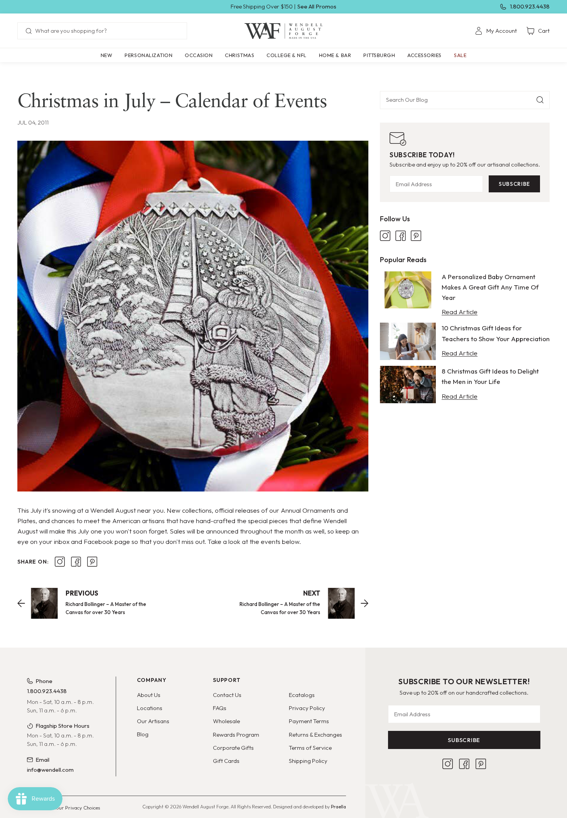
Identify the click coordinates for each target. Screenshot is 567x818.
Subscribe (514, 183)
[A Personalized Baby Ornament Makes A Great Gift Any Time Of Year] (408, 290)
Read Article (460, 312)
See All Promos (316, 6)
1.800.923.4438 (530, 6)
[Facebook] (400, 236)
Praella (338, 807)
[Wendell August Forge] (283, 30)
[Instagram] (385, 236)
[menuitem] (496, 30)
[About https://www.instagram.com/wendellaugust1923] (60, 562)
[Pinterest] (416, 236)
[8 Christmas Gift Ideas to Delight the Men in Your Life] (408, 384)
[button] (148, 55)
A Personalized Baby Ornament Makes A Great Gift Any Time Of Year (490, 287)
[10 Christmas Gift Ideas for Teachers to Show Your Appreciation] (408, 341)
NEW (107, 55)
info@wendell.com (50, 769)
